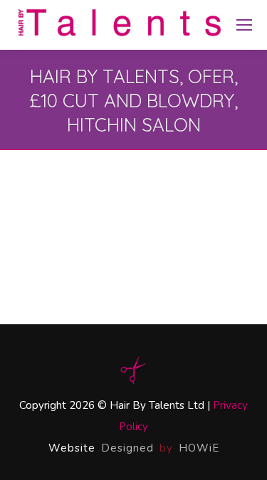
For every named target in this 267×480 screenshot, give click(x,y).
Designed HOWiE (160, 448)
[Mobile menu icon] (244, 24)
